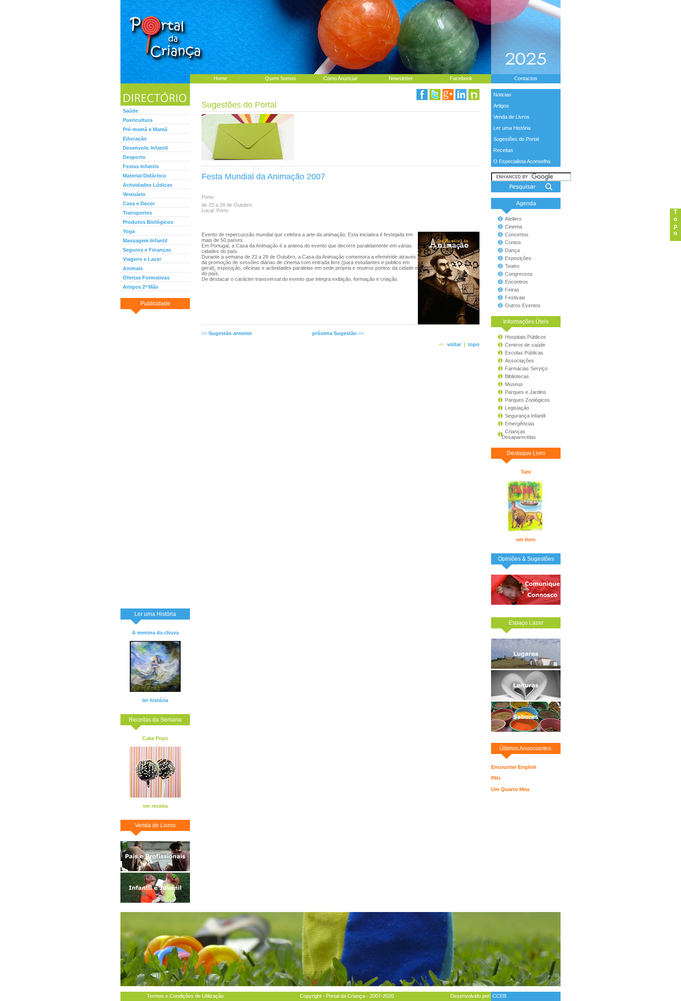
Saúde (130, 111)
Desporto (134, 157)
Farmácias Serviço (526, 368)
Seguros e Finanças (147, 250)
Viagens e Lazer (142, 259)
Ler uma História (511, 128)
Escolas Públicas (524, 352)
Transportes (137, 212)
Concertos (517, 234)
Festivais (515, 297)
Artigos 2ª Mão (140, 287)
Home (220, 78)
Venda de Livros (511, 117)
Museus (514, 384)
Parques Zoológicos (527, 400)
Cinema (513, 226)
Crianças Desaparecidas (514, 434)
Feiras (512, 289)
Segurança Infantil (525, 415)
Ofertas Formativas (146, 277)
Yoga (129, 231)
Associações (519, 360)
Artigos (501, 105)
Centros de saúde (525, 345)
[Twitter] (435, 94)
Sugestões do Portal (516, 139)
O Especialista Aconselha (521, 161)
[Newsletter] (473, 94)
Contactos (525, 78)
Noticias (502, 94)
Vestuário (134, 194)
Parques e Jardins (525, 392)
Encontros (516, 282)
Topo (675, 222)
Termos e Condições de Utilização (185, 996)
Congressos (519, 274)
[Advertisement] (155, 458)
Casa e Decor (139, 203)
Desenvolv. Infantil (145, 148)
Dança (512, 250)
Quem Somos (280, 78)
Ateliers (513, 219)
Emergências (520, 423)
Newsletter (401, 78)
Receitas (503, 150)
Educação (135, 138)
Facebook (461, 78)
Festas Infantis (141, 166)
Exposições (518, 258)
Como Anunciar (340, 78)
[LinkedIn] (461, 94)
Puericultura (137, 120)
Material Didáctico (144, 175)
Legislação (517, 408)
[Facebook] (422, 94)
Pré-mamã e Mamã (145, 129)
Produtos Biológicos (148, 222)
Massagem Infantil (145, 240)
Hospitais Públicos (525, 337)
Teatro (512, 266)
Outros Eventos (523, 305)
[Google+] (448, 94)
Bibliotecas (517, 376)
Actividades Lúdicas (147, 185)
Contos (513, 242)
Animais (133, 268)
